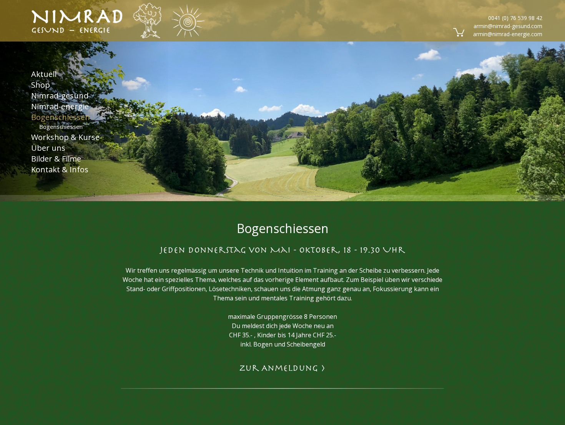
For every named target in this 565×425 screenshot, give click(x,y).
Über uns (48, 148)
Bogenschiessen (60, 117)
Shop (40, 84)
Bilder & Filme (56, 158)
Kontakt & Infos (59, 169)
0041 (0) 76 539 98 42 (515, 18)
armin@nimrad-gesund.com (508, 26)
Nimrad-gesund (59, 95)
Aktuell (43, 73)
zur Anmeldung (282, 368)
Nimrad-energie (60, 106)
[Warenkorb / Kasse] (458, 31)
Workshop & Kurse (65, 137)
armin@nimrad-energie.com (507, 34)
